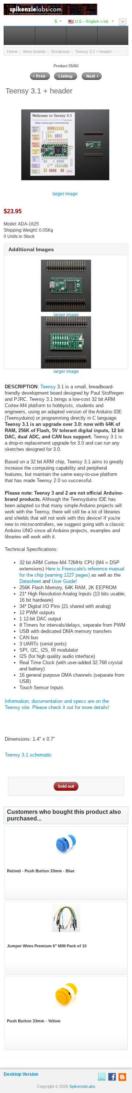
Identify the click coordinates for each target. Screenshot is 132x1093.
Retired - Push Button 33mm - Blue (40, 871)
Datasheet (30, 581)
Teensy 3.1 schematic (28, 755)
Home (12, 51)
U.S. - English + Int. (91, 21)
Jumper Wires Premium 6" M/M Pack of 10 (47, 946)
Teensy (48, 386)
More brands (34, 51)
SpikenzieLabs (82, 1086)
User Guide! (64, 581)
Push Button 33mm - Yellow (33, 1021)
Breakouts (60, 51)
